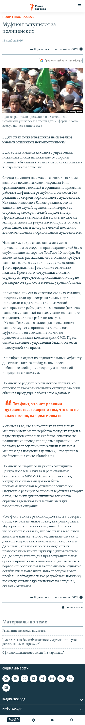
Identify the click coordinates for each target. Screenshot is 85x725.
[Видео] (53, 720)
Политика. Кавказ (18, 17)
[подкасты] (33, 720)
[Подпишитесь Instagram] (52, 678)
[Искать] (72, 720)
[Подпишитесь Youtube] (33, 678)
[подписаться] (6, 687)
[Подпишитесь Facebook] (15, 678)
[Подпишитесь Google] (6, 678)
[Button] (39, 49)
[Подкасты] (70, 678)
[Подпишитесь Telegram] (42, 678)
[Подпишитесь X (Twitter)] (24, 678)
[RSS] (61, 678)
